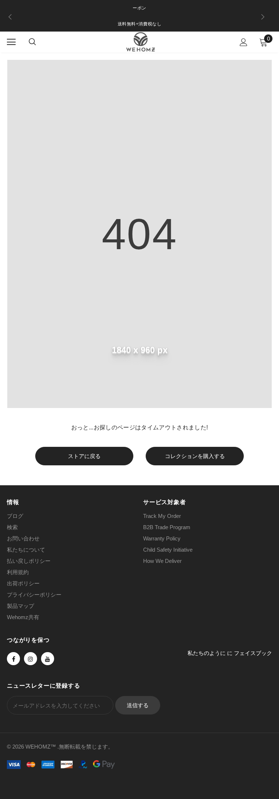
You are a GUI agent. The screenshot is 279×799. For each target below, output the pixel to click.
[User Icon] (243, 42)
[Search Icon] (32, 42)
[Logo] (140, 42)
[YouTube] (47, 658)
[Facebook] (13, 658)
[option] (139, 24)
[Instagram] (30, 658)
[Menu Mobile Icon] (11, 42)
